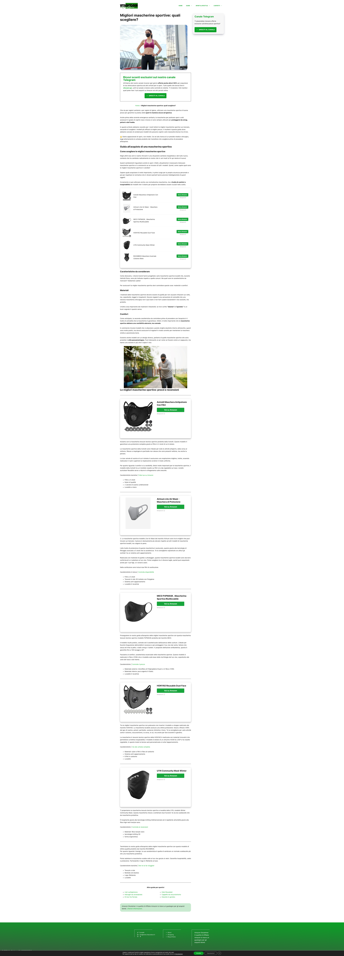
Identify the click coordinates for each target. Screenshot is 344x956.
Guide (188, 5)
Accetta (198, 953)
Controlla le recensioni (140, 827)
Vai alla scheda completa (141, 747)
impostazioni (179, 954)
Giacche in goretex (168, 897)
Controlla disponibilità (146, 572)
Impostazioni (210, 953)
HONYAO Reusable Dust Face (144, 233)
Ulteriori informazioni (134, 909)
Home (180, 5)
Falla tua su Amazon (146, 475)
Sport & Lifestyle (202, 5)
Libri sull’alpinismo (131, 892)
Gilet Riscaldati (167, 892)
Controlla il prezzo (138, 664)
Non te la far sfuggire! (146, 866)
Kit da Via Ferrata (131, 897)
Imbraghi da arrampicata (133, 894)
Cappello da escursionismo (171, 894)
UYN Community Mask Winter (144, 245)
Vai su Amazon (170, 410)
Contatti (217, 5)
